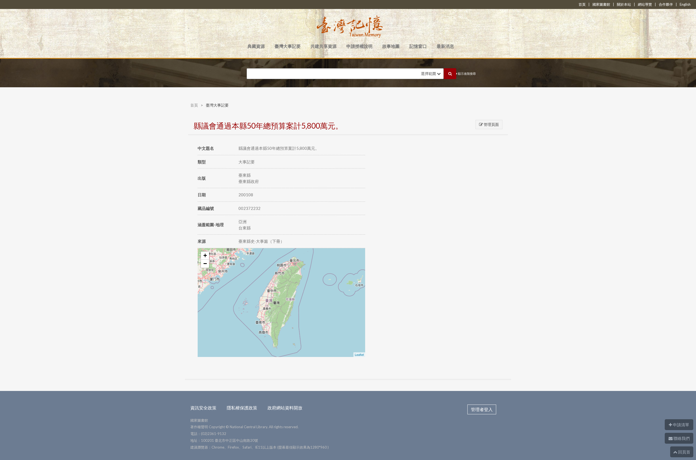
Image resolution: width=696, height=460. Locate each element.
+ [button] (205, 255)
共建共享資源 (323, 46)
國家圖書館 (601, 4)
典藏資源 (256, 46)
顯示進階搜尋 (466, 73)
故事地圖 (391, 46)
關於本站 (624, 4)
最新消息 (445, 46)
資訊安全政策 (203, 407)
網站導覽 (645, 4)
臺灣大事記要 (288, 46)
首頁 (582, 4)
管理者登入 (482, 409)
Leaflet (359, 354)
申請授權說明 (359, 46)
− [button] (205, 263)
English (685, 4)
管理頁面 (491, 124)
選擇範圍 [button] (429, 73)
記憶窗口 (418, 46)
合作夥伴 (666, 4)
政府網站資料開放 (285, 407)
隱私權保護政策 (242, 407)
